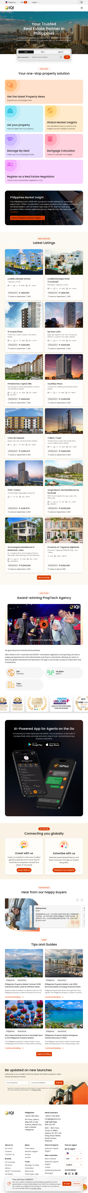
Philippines (10, 980)
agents (60, 52)
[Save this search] (61, 57)
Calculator (29, 1168)
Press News (29, 1148)
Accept (67, 1183)
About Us (9, 1145)
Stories (28, 1154)
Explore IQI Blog (44, 1054)
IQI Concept (10, 1162)
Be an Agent (70, 1149)
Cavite (47, 1167)
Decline (77, 1183)
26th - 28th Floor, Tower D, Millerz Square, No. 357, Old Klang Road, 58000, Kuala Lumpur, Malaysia (53, 1134)
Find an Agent (71, 1145)
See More (14, 212)
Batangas (49, 1173)
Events (28, 1157)
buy (26, 52)
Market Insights (31, 1151)
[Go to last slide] (77, 900)
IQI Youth (8, 1148)
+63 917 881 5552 (32, 1116)
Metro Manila (50, 1158)
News (27, 1145)
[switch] (80, 2)
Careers (8, 1151)
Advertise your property (64, 870)
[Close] (85, 1178)
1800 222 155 (50, 1124)
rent (42, 52)
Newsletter (22, 980)
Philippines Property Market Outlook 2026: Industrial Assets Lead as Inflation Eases (23, 985)
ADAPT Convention (13, 1171)
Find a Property (51, 1145)
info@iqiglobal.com (53, 1119)
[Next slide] (81, 900)
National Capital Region (51, 1149)
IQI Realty (9, 1174)
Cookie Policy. (36, 1188)
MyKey (8, 1168)
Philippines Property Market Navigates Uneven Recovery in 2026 (61, 1036)
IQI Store (8, 1165)
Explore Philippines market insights (26, 218)
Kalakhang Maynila (53, 1170)
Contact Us (9, 1154)
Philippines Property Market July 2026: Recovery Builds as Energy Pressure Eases (63, 985)
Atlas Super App (32, 1174)
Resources (29, 1171)
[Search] (67, 57)
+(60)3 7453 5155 (52, 1116)
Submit (59, 1082)
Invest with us (24, 870)
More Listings (44, 577)
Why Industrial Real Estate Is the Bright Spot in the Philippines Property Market (24, 1036)
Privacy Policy (36, 1090)
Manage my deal (32, 1165)
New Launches (51, 1155)
